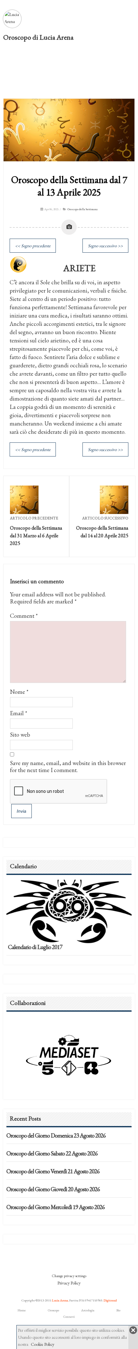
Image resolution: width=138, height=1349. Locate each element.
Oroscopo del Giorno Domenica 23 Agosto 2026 (56, 1135)
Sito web (20, 734)
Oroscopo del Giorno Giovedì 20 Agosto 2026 (53, 1189)
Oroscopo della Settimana (82, 209)
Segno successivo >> (105, 246)
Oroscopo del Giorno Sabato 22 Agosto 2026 (52, 1153)
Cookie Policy (42, 1344)
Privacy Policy (69, 1283)
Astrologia (87, 1310)
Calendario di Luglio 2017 (35, 947)
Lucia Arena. (60, 1300)
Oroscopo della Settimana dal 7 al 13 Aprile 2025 (69, 185)
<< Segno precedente (32, 246)
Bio (118, 1310)
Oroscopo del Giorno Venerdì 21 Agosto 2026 (52, 1171)
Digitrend (110, 1300)
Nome (17, 691)
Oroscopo (53, 1310)
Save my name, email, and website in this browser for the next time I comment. (68, 766)
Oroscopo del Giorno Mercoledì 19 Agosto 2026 (55, 1207)
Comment (24, 615)
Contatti (69, 1317)
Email (17, 713)
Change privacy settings (69, 1275)
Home (22, 1310)
